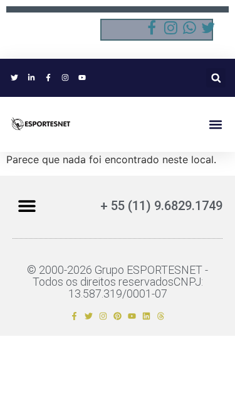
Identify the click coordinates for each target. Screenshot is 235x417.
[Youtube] (132, 316)
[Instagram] (103, 316)
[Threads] (161, 316)
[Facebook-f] (74, 316)
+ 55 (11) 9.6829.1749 (161, 205)
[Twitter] (89, 316)
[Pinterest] (117, 316)
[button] (216, 78)
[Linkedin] (146, 316)
